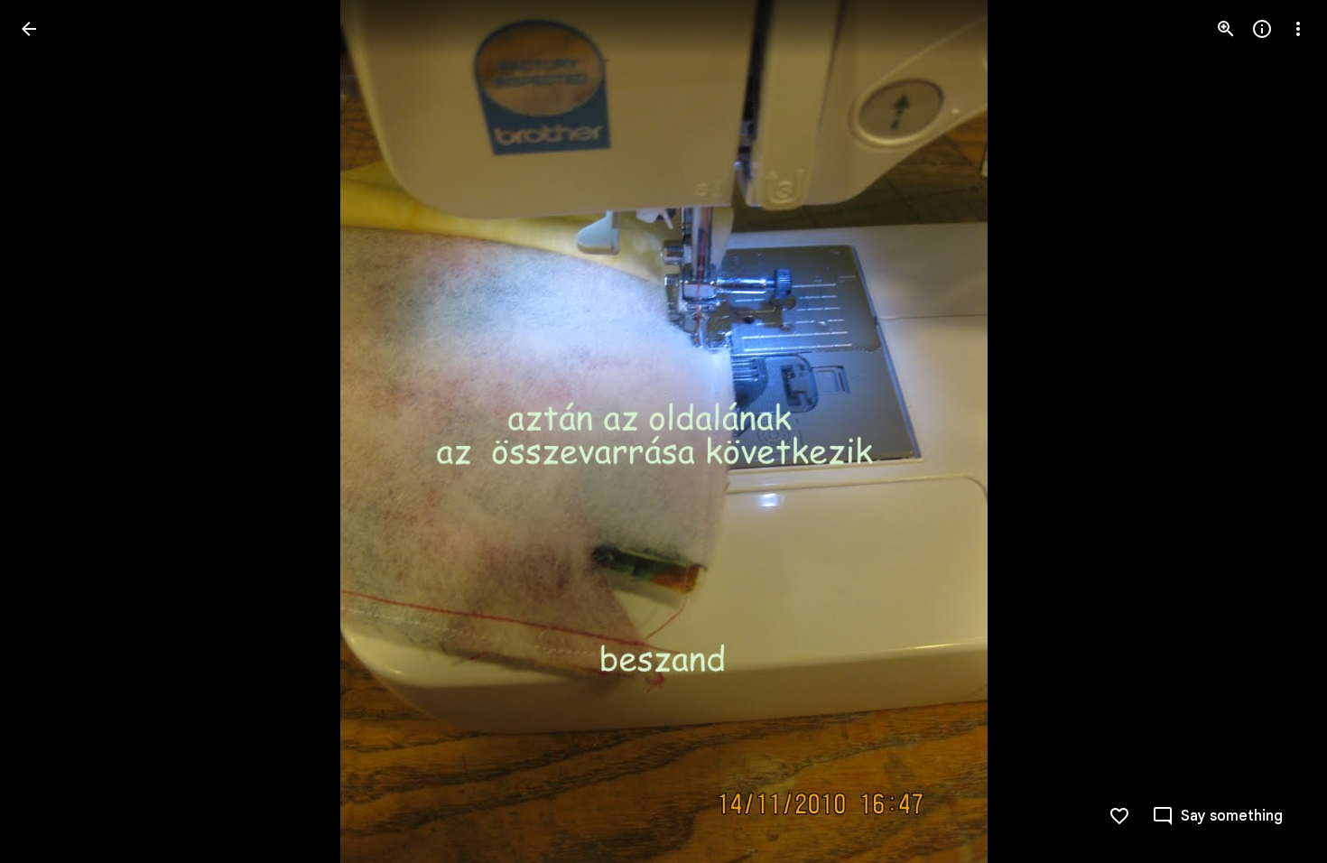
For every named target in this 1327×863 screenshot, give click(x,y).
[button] (50, 431)
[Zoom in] (1226, 29)
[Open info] (1262, 29)
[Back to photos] (29, 29)
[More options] (1298, 29)
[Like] (1119, 816)
